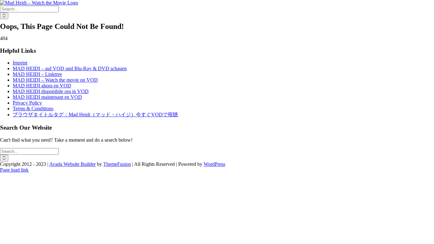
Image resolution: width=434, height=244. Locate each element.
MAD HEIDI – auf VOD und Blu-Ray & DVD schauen (70, 68)
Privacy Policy (27, 102)
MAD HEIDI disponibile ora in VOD (51, 91)
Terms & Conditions (33, 108)
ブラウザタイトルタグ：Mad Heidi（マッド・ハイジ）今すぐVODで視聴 (95, 114)
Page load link (14, 170)
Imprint (20, 62)
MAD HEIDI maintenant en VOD (47, 97)
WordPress (214, 164)
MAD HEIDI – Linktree (37, 74)
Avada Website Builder (72, 164)
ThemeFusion (117, 164)
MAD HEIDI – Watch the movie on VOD (55, 80)
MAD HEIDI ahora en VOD (42, 85)
